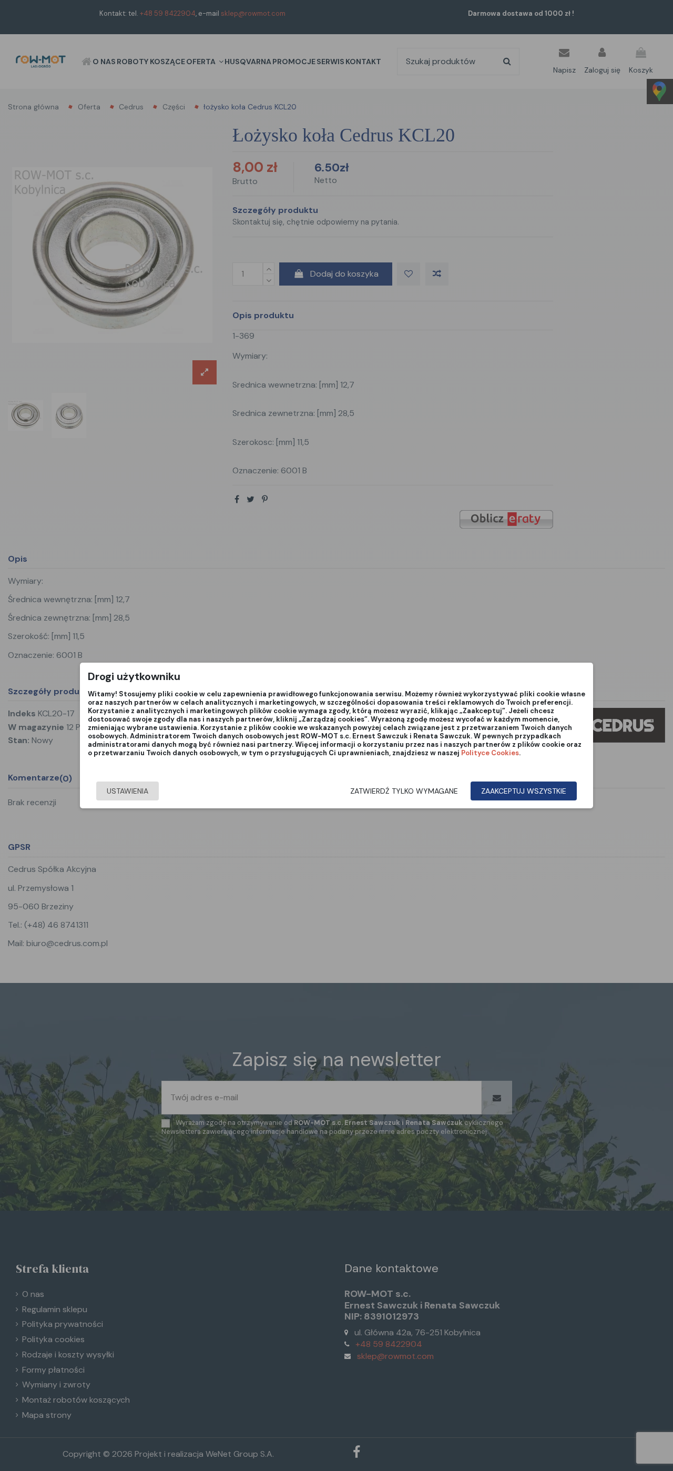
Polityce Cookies (490, 752)
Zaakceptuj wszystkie (523, 791)
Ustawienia (127, 791)
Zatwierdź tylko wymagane (404, 791)
